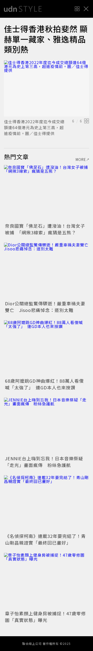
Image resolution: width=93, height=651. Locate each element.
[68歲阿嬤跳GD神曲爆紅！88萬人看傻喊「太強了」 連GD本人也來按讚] (46, 348)
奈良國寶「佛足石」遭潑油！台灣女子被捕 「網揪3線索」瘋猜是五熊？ (45, 229)
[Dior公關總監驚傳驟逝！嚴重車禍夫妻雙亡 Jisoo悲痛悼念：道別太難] (46, 271)
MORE (81, 159)
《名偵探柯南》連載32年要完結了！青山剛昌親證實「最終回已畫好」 (45, 539)
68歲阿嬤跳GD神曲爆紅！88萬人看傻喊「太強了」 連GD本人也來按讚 (44, 384)
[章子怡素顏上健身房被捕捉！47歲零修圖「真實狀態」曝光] (46, 581)
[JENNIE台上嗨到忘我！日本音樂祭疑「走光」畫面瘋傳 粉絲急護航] (46, 426)
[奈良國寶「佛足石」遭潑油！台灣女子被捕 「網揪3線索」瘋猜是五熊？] (46, 193)
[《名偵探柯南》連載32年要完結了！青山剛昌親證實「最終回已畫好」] (46, 503)
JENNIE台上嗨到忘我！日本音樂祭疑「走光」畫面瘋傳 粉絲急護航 (44, 461)
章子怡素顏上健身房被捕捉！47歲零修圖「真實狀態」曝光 (45, 616)
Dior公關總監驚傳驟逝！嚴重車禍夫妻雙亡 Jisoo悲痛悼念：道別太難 (45, 306)
